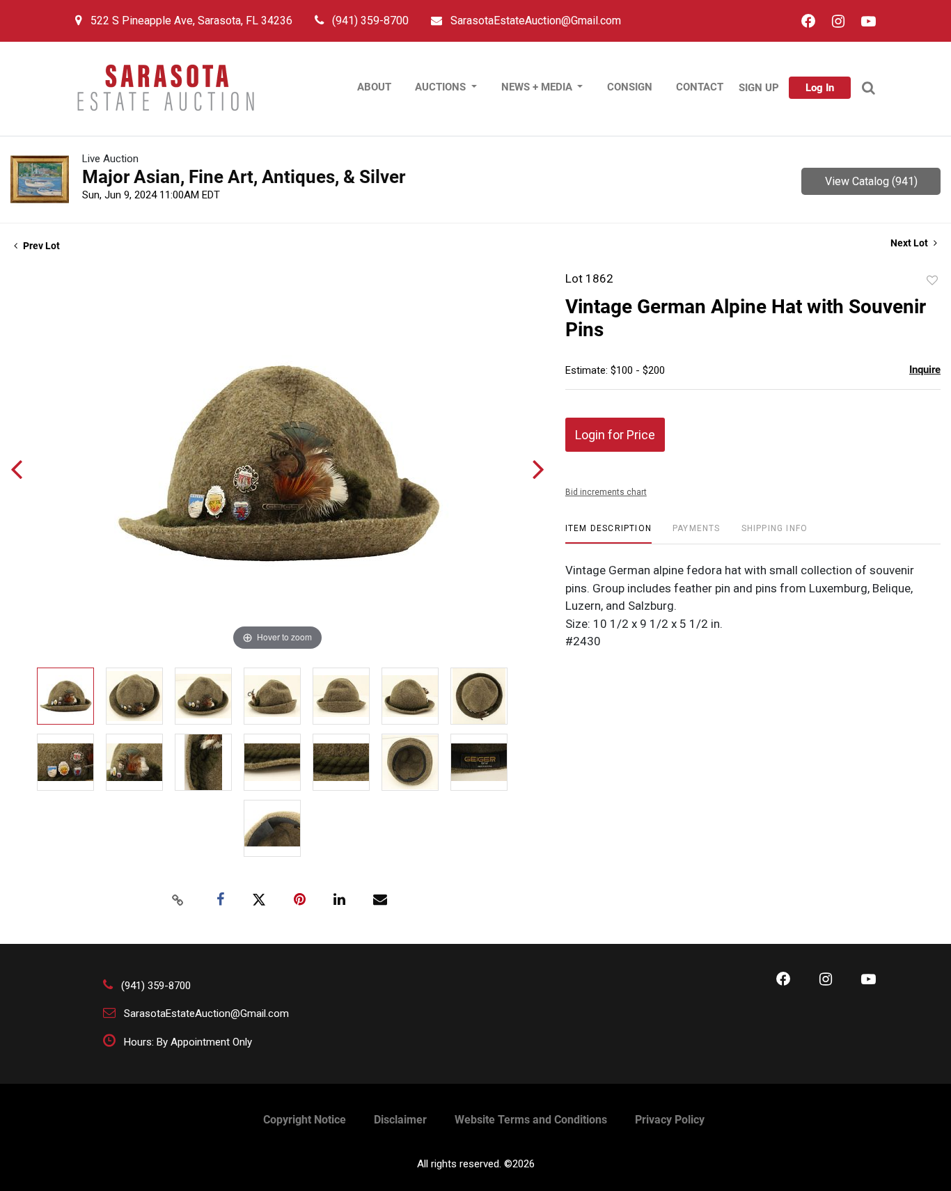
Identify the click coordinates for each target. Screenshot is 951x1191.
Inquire (925, 369)
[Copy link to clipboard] (178, 900)
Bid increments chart (606, 492)
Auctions (442, 87)
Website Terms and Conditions (531, 1119)
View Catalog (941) (871, 181)
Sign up (759, 87)
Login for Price (615, 434)
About (374, 87)
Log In (819, 87)
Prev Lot (40, 245)
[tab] (608, 533)
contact (699, 87)
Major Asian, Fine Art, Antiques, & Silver (243, 176)
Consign (629, 87)
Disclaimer (400, 1119)
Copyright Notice (304, 1119)
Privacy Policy (670, 1119)
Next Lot (910, 243)
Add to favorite (932, 280)
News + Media (538, 87)
